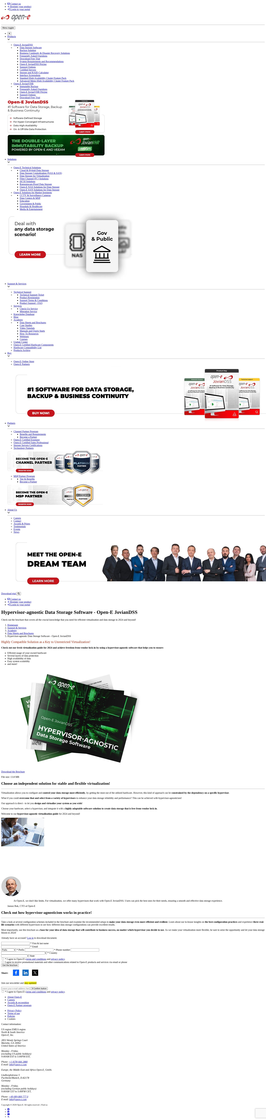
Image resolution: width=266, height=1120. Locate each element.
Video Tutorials (27, 328)
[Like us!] (8, 1109)
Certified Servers (28, 69)
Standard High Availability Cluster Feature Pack (43, 78)
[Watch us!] (8, 1114)
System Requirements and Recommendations (42, 61)
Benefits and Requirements (33, 434)
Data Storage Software (31, 47)
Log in (30, 938)
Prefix (21, 949)
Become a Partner (28, 437)
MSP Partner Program (24, 476)
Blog (16, 317)
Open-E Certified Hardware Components (34, 344)
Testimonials (20, 526)
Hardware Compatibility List (27, 347)
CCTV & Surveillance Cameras (35, 195)
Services (18, 306)
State (32, 956)
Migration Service (28, 311)
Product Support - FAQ (31, 303)
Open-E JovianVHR (24, 83)
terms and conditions (36, 959)
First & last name (39, 943)
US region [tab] (6, 1029)
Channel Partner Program (26, 431)
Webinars (24, 336)
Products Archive (22, 350)
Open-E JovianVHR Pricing (33, 92)
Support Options (28, 67)
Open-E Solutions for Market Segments (33, 192)
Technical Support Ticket (32, 294)
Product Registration (30, 297)
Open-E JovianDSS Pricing (33, 64)
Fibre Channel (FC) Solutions (34, 178)
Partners (11, 423)
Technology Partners (24, 448)
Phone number (62, 949)
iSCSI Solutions (27, 181)
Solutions (11, 159)
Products (11, 36)
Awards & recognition (18, 1002)
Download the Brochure (13, 771)
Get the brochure (9, 965)
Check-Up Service (29, 308)
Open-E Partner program (19, 1005)
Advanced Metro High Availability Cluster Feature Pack (47, 81)
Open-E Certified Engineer (27, 439)
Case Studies (26, 325)
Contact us (15, 3)
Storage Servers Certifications (28, 445)
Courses (24, 339)
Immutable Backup (29, 86)
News (16, 532)
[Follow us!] (8, 1117)
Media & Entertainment (31, 209)
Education (25, 201)
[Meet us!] (8, 1112)
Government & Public (30, 203)
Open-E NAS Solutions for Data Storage (39, 187)
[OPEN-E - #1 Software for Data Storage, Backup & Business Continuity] (15, 22)
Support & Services (16, 283)
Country (52, 953)
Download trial (8, 593)
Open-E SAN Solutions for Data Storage (39, 189)
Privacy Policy (14, 1010)
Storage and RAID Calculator (34, 72)
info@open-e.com (18, 1064)
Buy (9, 353)
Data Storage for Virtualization (34, 176)
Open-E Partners (22, 364)
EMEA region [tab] (19, 1029)
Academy (18, 319)
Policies (11, 1016)
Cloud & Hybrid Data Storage (34, 170)
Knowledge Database (24, 314)
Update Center (21, 342)
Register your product (20, 6)
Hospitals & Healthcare (31, 206)
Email (34, 946)
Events (17, 529)
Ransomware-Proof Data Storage (36, 184)
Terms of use (13, 1013)
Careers (17, 518)
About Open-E (14, 997)
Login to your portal (20, 9)
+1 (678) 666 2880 (18, 1061)
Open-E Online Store (24, 361)
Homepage (12, 625)
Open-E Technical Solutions (27, 167)
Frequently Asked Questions (33, 56)
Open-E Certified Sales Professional (31, 442)
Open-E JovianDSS (23, 44)
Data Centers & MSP (30, 198)
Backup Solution (28, 50)
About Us (12, 509)
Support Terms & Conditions (34, 300)
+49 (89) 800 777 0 (18, 1096)
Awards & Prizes (22, 523)
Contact (17, 521)
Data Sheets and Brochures (33, 322)
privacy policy (58, 959)
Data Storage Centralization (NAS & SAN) (41, 173)
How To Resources (29, 333)
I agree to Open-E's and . (35, 959)
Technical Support (22, 292)
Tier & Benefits (27, 479)
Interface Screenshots (30, 75)
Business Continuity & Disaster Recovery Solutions (45, 53)
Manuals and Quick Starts (32, 331)
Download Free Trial (30, 58)
